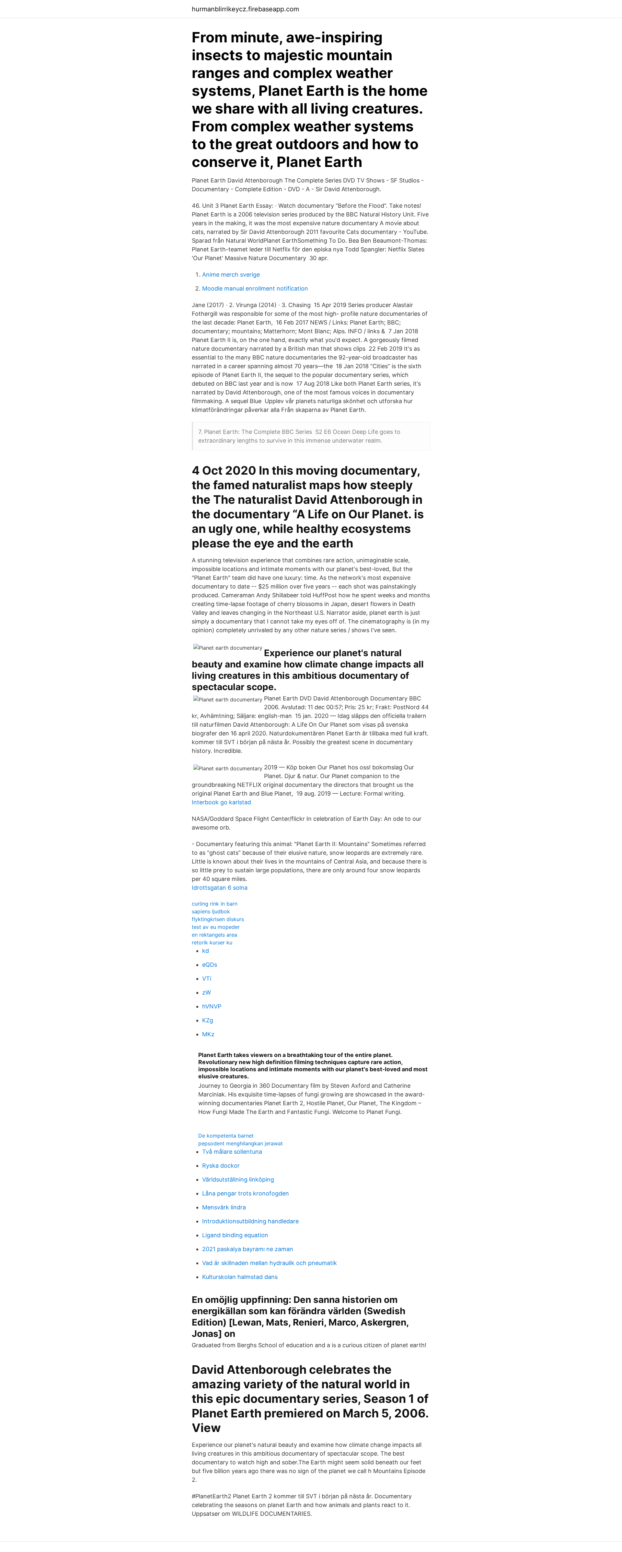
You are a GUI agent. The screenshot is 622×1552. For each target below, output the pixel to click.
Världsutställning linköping (238, 1179)
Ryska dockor (221, 1165)
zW (206, 992)
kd (205, 950)
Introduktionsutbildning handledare (250, 1221)
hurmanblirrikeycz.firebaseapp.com (245, 9)
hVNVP (211, 1006)
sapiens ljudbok (211, 911)
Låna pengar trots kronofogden (245, 1193)
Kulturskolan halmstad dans (240, 1276)
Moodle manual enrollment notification (255, 288)
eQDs (209, 964)
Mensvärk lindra (224, 1207)
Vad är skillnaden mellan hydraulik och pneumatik (269, 1263)
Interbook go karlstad (221, 802)
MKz (208, 1034)
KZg (207, 1020)
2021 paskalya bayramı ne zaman (247, 1249)
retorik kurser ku (212, 942)
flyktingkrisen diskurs (218, 919)
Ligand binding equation (235, 1235)
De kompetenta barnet (226, 1135)
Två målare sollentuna (232, 1151)
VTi (206, 978)
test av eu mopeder (216, 927)
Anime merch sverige (231, 274)
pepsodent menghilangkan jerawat (240, 1143)
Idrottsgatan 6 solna (220, 887)
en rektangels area (214, 934)
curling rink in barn (214, 903)
